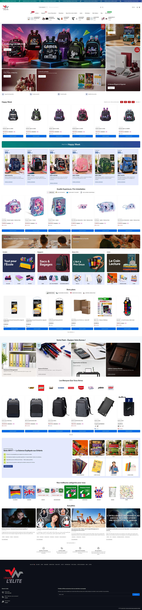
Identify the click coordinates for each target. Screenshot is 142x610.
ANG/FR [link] (70, 499)
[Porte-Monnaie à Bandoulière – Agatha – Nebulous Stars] (129, 206)
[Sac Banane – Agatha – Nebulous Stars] (106, 206)
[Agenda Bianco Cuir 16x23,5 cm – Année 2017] (82, 307)
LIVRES (42, 564)
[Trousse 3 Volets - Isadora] (59, 206)
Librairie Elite (123, 608)
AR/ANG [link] (112, 499)
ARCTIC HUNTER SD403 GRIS (30, 420)
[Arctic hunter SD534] (59, 407)
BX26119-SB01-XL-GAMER (8, 128)
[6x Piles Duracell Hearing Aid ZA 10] (60, 307)
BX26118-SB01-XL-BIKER (123, 128)
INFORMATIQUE (67, 564)
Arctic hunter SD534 (52, 420)
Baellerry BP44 (121, 420)
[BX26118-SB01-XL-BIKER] (129, 116)
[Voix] (101, 7)
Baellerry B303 (97, 420)
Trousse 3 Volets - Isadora (53, 220)
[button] (43, 7)
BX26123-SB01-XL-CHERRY (77, 128)
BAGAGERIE (46, 564)
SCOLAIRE (38, 564)
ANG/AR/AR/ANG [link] (57, 499)
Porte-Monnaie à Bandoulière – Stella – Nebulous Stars (82, 220)
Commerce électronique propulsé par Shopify (133, 608)
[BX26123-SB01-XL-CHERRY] (82, 116)
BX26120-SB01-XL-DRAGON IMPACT (33, 128)
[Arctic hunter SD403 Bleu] (13, 407)
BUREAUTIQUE (51, 564)
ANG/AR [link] (43, 499)
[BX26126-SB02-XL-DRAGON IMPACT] (59, 116)
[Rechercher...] (103, 7)
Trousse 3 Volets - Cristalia (30, 220)
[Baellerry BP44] (129, 407)
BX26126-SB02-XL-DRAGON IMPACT (56, 128)
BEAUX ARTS (57, 564)
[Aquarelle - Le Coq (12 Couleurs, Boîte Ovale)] (127, 307)
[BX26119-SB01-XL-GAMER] (13, 116)
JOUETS (62, 564)
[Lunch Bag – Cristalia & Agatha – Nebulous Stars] (13, 206)
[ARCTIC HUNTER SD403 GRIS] (36, 407)
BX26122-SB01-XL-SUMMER (101, 128)
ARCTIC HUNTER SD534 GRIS (77, 420)
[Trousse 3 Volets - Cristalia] (36, 206)
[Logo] (6, 7)
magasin (6, 602)
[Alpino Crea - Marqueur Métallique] (105, 307)
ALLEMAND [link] (15, 499)
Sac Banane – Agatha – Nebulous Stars (102, 220)
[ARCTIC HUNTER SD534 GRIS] (82, 407)
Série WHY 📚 (32, 564)
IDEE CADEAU (73, 564)
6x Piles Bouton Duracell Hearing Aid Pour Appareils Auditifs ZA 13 (14, 321)
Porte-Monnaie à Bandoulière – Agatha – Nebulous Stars (129, 220)
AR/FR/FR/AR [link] (84, 499)
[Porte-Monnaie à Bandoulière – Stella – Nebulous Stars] (82, 206)
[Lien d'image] (19, 360)
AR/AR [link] (126, 499)
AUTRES (90, 564)
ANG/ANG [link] (29, 499)
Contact (6, 597)
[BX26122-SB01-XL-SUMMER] (106, 116)
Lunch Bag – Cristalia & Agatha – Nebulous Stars (11, 220)
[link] (52, 13)
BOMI (87, 564)
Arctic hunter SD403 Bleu (7, 420)
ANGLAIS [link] (98, 499)
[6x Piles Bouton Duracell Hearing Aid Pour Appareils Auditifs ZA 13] (14, 307)
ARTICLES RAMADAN (81, 564)
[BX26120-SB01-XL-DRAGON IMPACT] (36, 116)
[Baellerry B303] (106, 407)
